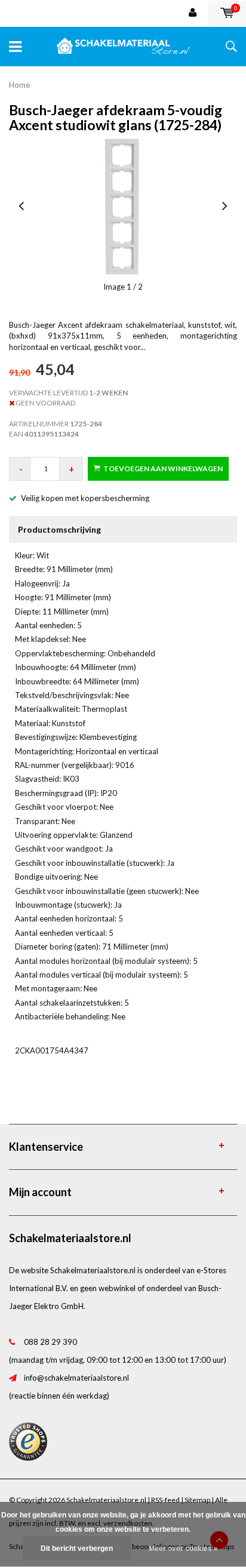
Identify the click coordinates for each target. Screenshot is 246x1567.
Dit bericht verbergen (77, 1548)
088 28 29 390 (50, 1342)
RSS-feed (165, 1499)
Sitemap (197, 1499)
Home (19, 85)
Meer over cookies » (183, 1548)
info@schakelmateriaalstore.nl (76, 1377)
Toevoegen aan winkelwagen (163, 468)
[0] (227, 13)
